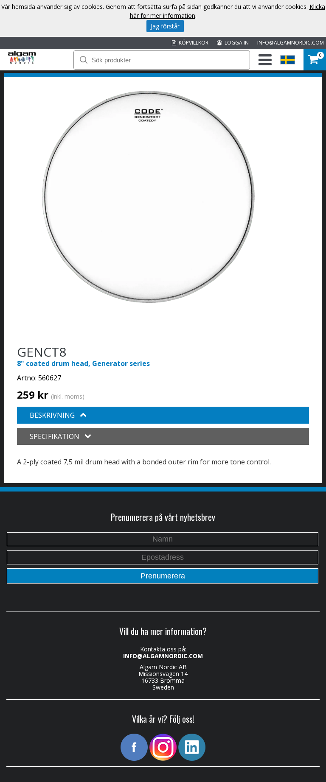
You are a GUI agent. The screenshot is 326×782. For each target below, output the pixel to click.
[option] (148, 197)
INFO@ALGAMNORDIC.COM (290, 42)
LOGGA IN (235, 42)
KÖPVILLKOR (192, 42)
